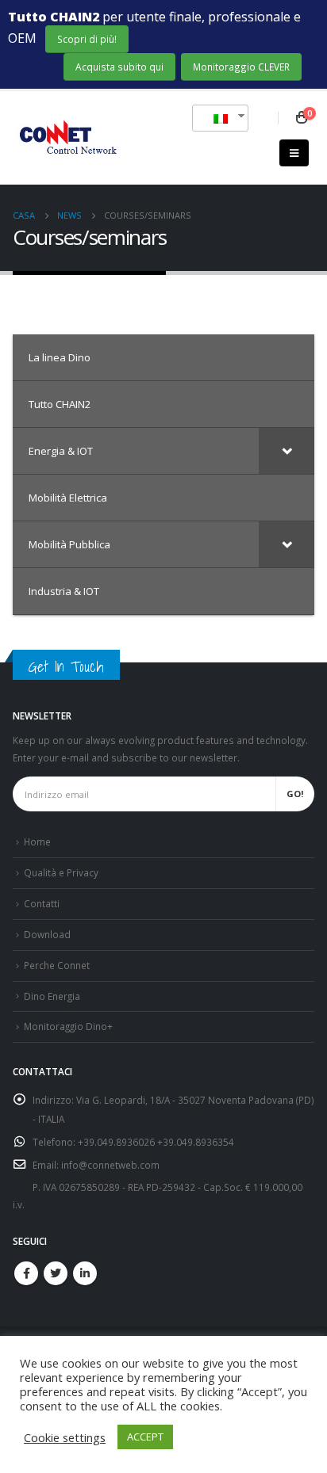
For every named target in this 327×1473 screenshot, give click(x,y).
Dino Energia (52, 996)
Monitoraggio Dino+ (68, 1026)
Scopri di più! (87, 38)
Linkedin (85, 1273)
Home (37, 841)
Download (47, 934)
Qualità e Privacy (61, 872)
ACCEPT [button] (145, 1436)
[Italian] (214, 118)
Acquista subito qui (119, 66)
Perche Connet (57, 965)
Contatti (42, 903)
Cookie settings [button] (65, 1437)
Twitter (55, 1273)
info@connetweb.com (110, 1164)
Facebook (26, 1273)
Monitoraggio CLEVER (241, 66)
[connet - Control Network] (66, 138)
